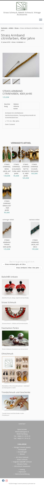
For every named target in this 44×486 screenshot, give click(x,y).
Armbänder (19, 42)
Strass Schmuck (22, 459)
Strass (17, 28)
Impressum (22, 472)
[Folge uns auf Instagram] (7, 480)
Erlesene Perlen (22, 464)
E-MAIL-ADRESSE (22, 444)
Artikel (11, 28)
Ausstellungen (22, 452)
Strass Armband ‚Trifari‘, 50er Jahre (28, 268)
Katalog (22, 469)
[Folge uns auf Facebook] (4, 480)
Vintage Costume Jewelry (22, 447)
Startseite (4, 28)
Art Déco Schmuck (22, 457)
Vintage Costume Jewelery (20, 483)
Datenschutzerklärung (22, 474)
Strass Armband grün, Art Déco (14, 264)
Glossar (22, 454)
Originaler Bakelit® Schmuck (22, 462)
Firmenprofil (22, 450)
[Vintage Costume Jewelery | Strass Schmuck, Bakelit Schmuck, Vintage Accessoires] (22, 6)
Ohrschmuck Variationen (22, 466)
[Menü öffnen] (40, 19)
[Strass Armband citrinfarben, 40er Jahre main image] (7, 82)
